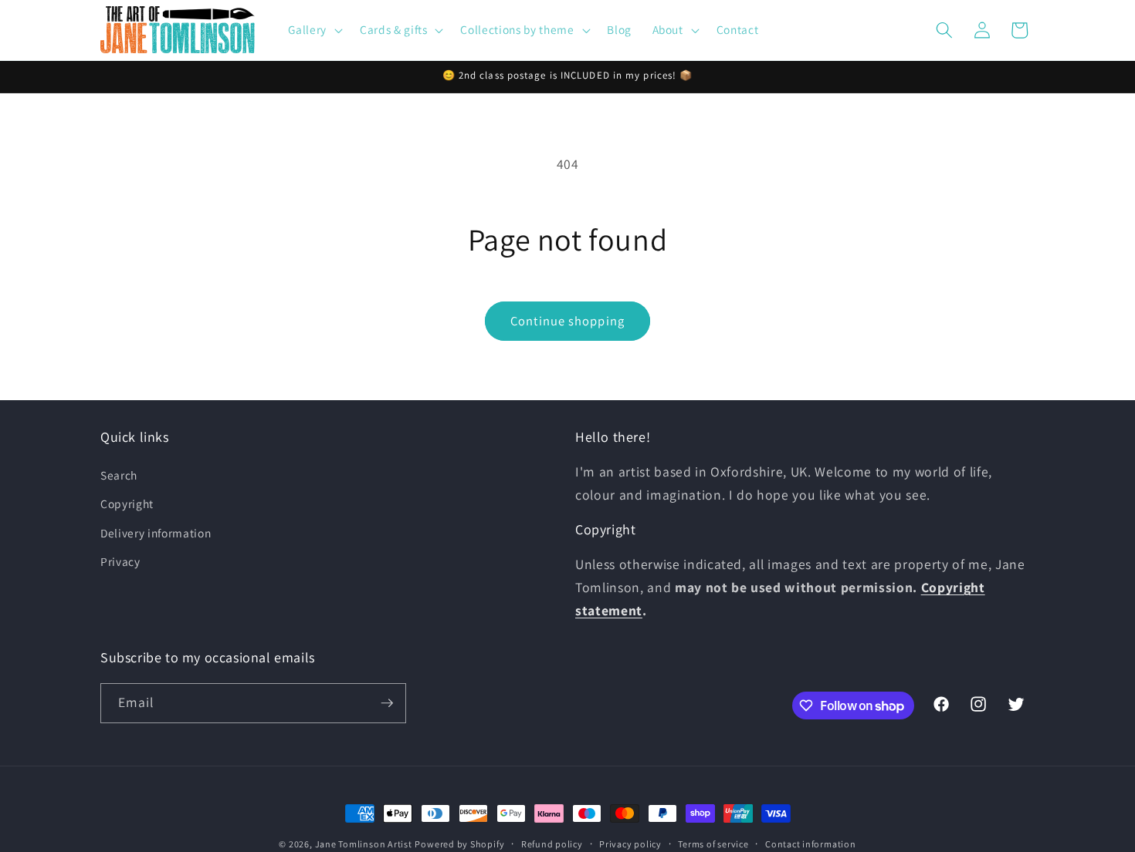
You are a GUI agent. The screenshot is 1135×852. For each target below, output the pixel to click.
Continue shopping (567, 320)
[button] (314, 30)
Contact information (810, 844)
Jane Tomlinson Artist (363, 844)
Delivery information (155, 532)
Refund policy (552, 844)
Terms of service (713, 844)
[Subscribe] (386, 703)
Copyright (127, 503)
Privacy (120, 561)
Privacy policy (630, 844)
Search (118, 475)
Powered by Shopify (459, 844)
